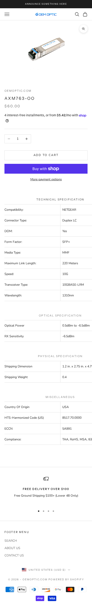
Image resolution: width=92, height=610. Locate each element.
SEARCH (10, 541)
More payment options (46, 179)
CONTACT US (14, 555)
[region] (46, 490)
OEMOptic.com (17, 90)
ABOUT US (12, 548)
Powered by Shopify (66, 579)
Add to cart (46, 155)
